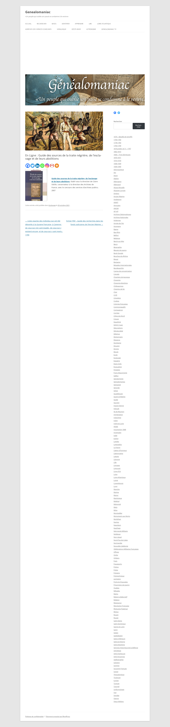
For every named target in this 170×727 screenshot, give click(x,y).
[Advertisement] (85, 52)
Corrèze (116, 313)
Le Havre (117, 447)
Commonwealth (120, 307)
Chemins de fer (119, 289)
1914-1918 (117, 160)
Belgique (117, 238)
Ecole (115, 355)
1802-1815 (117, 152)
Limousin (117, 468)
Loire (115, 474)
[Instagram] (47, 165)
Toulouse (117, 677)
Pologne (117, 573)
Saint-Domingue (120, 624)
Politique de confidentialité (34, 716)
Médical (116, 501)
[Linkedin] (37, 165)
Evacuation (118, 367)
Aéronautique (119, 169)
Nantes (116, 522)
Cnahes (116, 301)
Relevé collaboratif (120, 597)
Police (116, 570)
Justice (116, 438)
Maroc (116, 495)
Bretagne (117, 262)
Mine (115, 510)
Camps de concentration (123, 271)
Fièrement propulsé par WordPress (58, 716)
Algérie (116, 178)
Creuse (116, 319)
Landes (116, 441)
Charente (117, 280)
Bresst (116, 259)
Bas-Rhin (117, 232)
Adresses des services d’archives (38, 29)
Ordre (116, 555)
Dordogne (117, 343)
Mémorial (117, 504)
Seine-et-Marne (119, 642)
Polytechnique (119, 576)
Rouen (116, 615)
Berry (116, 244)
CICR (115, 295)
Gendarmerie (118, 379)
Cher (115, 292)
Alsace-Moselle (119, 187)
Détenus (117, 334)
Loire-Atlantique (104, 24)
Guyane (116, 403)
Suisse (116, 671)
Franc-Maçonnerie (120, 373)
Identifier (65, 24)
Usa (115, 692)
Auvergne (117, 226)
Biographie (118, 247)
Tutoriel (116, 686)
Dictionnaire (118, 337)
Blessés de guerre (120, 250)
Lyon (115, 486)
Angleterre (117, 199)
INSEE (116, 426)
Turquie (116, 683)
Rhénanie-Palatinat (121, 609)
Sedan (116, 633)
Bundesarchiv (119, 268)
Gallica (116, 376)
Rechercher (41, 24)
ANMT (116, 202)
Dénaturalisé (118, 331)
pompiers (117, 579)
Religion (116, 600)
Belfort (116, 235)
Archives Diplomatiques (122, 214)
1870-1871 (117, 158)
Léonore (117, 459)
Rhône (116, 612)
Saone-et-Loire (119, 627)
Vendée (116, 695)
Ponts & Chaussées (121, 582)
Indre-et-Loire (119, 423)
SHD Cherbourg (119, 654)
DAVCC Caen (118, 325)
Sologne (117, 663)
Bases (54, 24)
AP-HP (116, 211)
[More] (57, 165)
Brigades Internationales (123, 265)
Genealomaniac (37, 12)
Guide (116, 400)
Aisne (116, 175)
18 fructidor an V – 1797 (122, 149)
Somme (116, 665)
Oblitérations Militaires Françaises (126, 549)
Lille (115, 462)
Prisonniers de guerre (121, 585)
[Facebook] (28, 165)
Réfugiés (117, 591)
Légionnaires (118, 453)
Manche (117, 489)
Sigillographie (118, 660)
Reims (116, 594)
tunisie (116, 680)
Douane (116, 346)
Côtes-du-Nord (119, 316)
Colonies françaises (121, 304)
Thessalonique (119, 674)
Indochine (117, 417)
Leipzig (116, 456)
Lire (90, 24)
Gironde (117, 388)
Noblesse (117, 534)
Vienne (116, 698)
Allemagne (117, 181)
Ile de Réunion (119, 412)
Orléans (116, 558)
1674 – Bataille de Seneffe (123, 137)
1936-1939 (117, 163)
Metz (115, 507)
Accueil (28, 24)
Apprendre (79, 24)
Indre (116, 420)
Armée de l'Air (119, 223)
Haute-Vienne (119, 406)
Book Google (118, 253)
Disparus (117, 340)
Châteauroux (118, 286)
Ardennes (117, 220)
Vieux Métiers (119, 701)
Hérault (116, 409)
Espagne (117, 361)
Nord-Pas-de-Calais (121, 540)
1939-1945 (117, 166)
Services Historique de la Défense (126, 648)
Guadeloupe (118, 394)
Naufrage (117, 528)
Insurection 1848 (120, 429)
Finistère (117, 370)
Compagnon (118, 310)
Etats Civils (117, 364)
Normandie (118, 543)
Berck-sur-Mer (119, 241)
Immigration (118, 414)
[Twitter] (32, 165)
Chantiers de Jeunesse (122, 277)
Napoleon (117, 525)
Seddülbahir (118, 636)
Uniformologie (119, 689)
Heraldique (61, 29)
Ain (115, 172)
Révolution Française (121, 606)
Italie (115, 435)
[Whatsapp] (42, 165)
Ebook (116, 352)
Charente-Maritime (121, 283)
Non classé (118, 537)
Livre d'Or (117, 471)
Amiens (116, 193)
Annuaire (117, 205)
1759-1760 (117, 140)
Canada (116, 274)
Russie (116, 618)
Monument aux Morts (122, 516)
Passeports (118, 564)
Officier (116, 552)
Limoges (117, 465)
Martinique (118, 498)
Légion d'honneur (120, 450)
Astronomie (91, 29)
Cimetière (117, 298)
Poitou (116, 567)
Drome (116, 349)
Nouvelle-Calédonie (121, 546)
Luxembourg (118, 483)
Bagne (116, 229)
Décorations (118, 328)
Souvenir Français (120, 668)
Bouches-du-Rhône (121, 256)
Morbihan (117, 519)
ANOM (116, 208)
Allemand (117, 184)
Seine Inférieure (119, 639)
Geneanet (117, 385)
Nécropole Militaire (121, 531)
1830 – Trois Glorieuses (122, 155)
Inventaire (117, 432)
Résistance (117, 603)
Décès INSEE (76, 29)
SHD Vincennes (119, 657)
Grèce (116, 391)
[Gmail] (52, 165)
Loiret (116, 480)
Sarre (115, 630)
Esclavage (52, 205)
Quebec (116, 588)
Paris (115, 561)
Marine (116, 492)
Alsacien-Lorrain (119, 190)
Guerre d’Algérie (119, 397)
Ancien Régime (119, 196)
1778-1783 (117, 143)
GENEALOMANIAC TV (108, 29)
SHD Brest (117, 651)
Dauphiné (117, 322)
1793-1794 (117, 146)
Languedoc (118, 444)
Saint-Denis (118, 621)
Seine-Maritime (119, 645)
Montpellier (118, 513)
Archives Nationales (121, 217)
